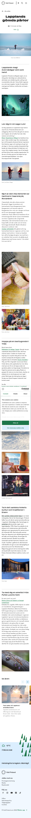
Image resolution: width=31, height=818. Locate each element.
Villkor (4, 798)
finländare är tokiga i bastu (10, 349)
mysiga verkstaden (8, 229)
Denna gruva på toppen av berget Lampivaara (13, 601)
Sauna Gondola (23, 360)
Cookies (4, 804)
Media (4, 783)
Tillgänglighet (6, 802)
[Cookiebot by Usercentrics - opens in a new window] (22, 389)
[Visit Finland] (7, 3)
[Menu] (26, 3)
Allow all (15, 423)
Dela (15, 29)
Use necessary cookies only (15, 428)
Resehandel (5, 785)
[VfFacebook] (3, 792)
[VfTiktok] (20, 792)
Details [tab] (15, 393)
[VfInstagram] (7, 792)
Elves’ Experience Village (10, 138)
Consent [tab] (5, 393)
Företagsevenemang (8, 781)
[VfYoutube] (11, 792)
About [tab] (25, 393)
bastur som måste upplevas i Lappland (14, 386)
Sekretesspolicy (7, 800)
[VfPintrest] (16, 792)
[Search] (22, 3)
